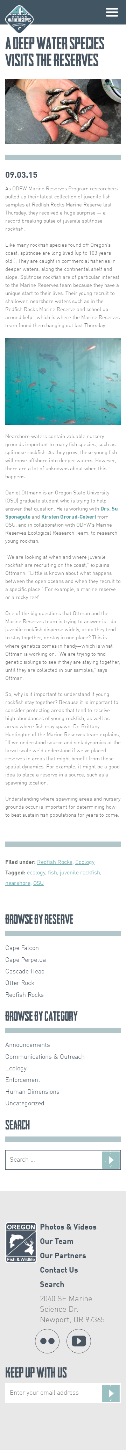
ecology (36, 873)
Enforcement (22, 1080)
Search (52, 1285)
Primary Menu (112, 12)
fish (52, 873)
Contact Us (59, 1270)
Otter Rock (19, 983)
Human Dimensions (32, 1092)
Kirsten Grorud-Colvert (69, 517)
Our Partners (63, 1256)
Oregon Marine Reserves (19, 19)
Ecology (84, 862)
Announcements (27, 1045)
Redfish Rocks (54, 862)
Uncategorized (24, 1103)
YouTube (78, 1341)
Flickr (47, 1341)
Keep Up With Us (36, 1374)
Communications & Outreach (45, 1057)
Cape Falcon (22, 948)
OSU (38, 883)
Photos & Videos (68, 1227)
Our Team (57, 1242)
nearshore (17, 883)
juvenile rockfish (80, 873)
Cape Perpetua (25, 960)
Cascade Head (25, 972)
